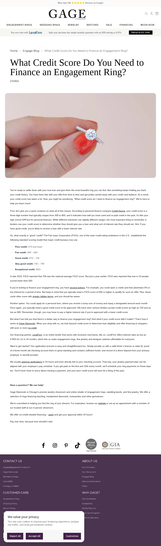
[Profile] (151, 13)
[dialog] (44, 526)
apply (51, 414)
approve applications (32, 362)
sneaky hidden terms (43, 296)
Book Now (148, 24)
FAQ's (84, 486)
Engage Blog (88, 476)
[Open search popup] (146, 13)
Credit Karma (118, 211)
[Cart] (156, 13)
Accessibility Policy (11, 499)
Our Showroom (89, 472)
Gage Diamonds (27, 323)
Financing (126, 24)
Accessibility (87, 503)
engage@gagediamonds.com (16, 467)
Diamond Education (91, 481)
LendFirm (37, 335)
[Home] (67, 14)
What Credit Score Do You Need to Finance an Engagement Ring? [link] (86, 50)
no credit (32, 328)
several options (77, 287)
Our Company (88, 467)
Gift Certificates (89, 499)
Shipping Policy (10, 503)
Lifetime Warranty (90, 517)
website (102, 403)
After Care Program (91, 513)
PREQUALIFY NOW (140, 32)
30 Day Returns (89, 508)
